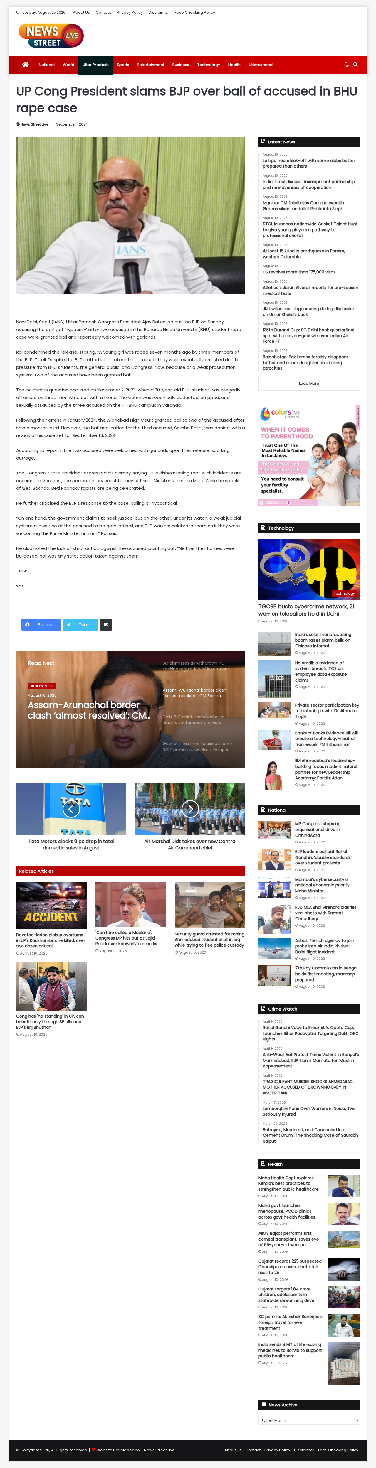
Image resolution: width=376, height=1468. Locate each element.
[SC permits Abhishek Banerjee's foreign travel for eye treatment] (344, 1325)
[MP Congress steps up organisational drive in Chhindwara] (274, 830)
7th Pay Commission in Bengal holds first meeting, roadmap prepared (326, 973)
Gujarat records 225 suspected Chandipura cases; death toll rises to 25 (290, 1267)
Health (234, 64)
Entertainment (150, 64)
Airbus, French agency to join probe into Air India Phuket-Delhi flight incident (324, 946)
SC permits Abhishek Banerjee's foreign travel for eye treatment (290, 1322)
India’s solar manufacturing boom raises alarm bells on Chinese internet (323, 640)
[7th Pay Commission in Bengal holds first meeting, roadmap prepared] (274, 975)
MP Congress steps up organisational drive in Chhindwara (317, 829)
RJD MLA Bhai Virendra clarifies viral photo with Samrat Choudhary (326, 913)
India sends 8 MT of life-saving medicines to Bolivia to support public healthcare (290, 1350)
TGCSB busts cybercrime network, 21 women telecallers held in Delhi (306, 610)
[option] (130, 709)
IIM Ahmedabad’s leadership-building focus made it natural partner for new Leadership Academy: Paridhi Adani (326, 769)
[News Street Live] (51, 35)
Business (180, 64)
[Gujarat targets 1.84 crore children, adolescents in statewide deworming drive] (344, 1297)
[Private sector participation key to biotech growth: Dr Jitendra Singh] (274, 710)
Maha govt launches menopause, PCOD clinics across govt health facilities (286, 1211)
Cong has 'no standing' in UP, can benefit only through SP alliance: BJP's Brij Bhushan (50, 1021)
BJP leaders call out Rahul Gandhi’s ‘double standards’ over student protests (323, 857)
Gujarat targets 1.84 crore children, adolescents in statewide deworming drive (286, 1294)
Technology (208, 64)
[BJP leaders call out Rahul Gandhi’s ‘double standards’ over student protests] (274, 859)
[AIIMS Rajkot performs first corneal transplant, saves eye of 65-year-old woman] (344, 1239)
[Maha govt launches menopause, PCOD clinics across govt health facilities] (344, 1214)
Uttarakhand (261, 64)
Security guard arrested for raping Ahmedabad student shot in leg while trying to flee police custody (209, 939)
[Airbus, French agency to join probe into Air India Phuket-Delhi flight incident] (274, 948)
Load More (309, 383)
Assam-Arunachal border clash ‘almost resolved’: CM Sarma (87, 710)
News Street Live (34, 124)
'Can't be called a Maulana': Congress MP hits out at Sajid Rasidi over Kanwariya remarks (126, 938)
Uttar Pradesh (96, 64)
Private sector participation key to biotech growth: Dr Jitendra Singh (327, 710)
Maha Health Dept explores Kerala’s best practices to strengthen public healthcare (288, 1183)
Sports (123, 64)
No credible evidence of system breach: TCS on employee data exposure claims (321, 671)
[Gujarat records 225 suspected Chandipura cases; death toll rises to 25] (344, 1269)
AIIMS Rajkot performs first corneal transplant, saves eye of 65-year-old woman (288, 1239)
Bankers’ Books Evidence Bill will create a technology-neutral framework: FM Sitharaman (326, 738)
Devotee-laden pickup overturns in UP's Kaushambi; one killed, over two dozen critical (50, 940)
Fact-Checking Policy (195, 12)
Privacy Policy (130, 12)
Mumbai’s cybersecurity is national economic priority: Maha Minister (322, 885)
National (47, 64)
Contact (103, 12)
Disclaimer (159, 12)
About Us (81, 12)
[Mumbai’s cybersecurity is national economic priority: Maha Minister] (274, 887)
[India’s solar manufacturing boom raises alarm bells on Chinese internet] (274, 644)
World (68, 64)
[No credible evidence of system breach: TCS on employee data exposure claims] (274, 679)
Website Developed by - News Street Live (135, 1450)
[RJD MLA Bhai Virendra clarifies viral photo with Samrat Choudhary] (274, 919)
